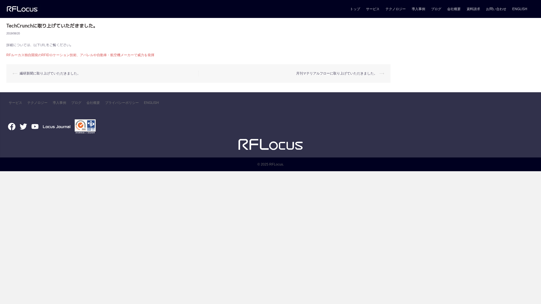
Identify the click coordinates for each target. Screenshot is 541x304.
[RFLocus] (22, 9)
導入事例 (418, 9)
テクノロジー (395, 9)
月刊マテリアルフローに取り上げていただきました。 (336, 73)
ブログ (436, 9)
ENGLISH (519, 9)
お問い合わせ (496, 9)
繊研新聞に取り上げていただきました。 (50, 73)
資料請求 (473, 9)
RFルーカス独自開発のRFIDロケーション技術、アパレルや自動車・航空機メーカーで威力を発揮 (80, 55)
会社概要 (454, 9)
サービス (373, 9)
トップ (355, 9)
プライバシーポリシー (122, 102)
